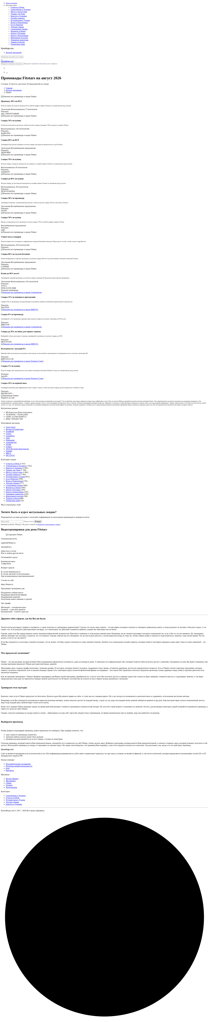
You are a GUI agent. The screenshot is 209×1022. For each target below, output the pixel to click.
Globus (8, 783)
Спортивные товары (19, 29)
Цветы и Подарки (18, 33)
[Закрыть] (2, 59)
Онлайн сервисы (18, 18)
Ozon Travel (10, 427)
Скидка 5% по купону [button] (10, 366)
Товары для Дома (18, 14)
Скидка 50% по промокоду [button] (12, 198)
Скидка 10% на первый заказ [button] (14, 383)
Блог (8, 768)
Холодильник (11, 787)
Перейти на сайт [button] (8, 398)
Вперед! (38, 521)
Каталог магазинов (14, 90)
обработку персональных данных (48, 524)
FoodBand (10, 431)
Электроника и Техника (20, 9)
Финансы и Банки (18, 31)
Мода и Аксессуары (19, 12)
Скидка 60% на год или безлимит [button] (15, 254)
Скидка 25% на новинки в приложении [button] (18, 297)
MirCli (8, 453)
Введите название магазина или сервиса (40, 64)
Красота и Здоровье (19, 16)
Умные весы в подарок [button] (11, 237)
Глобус (8, 434)
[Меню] (7, 72)
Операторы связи (18, 44)
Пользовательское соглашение (18, 764)
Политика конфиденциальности (19, 766)
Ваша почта (29, 521)
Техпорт (9, 785)
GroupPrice (10, 436)
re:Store (9, 447)
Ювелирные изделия (19, 38)
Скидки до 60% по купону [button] (12, 179)
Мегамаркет (11, 781)
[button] (107, 5)
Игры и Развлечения (19, 23)
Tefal (8, 438)
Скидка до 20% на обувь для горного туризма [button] (21, 332)
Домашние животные (19, 40)
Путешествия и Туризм (20, 20)
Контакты (10, 770)
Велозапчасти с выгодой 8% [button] (13, 349)
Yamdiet (9, 451)
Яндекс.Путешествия (14, 429)
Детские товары (17, 27)
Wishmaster (10, 440)
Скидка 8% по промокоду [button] (12, 314)
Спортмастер (11, 442)
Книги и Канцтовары (19, 36)
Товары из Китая (18, 42)
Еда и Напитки (17, 25)
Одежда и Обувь (17, 7)
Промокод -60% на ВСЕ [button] (11, 101)
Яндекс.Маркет (12, 779)
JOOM (8, 445)
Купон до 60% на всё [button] (10, 273)
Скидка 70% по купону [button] (11, 121)
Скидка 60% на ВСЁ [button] (10, 140)
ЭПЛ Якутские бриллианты (17, 449)
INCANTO (10, 455)
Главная (9, 88)
